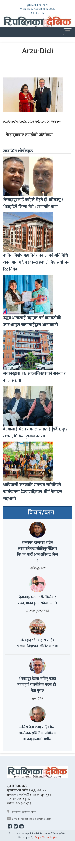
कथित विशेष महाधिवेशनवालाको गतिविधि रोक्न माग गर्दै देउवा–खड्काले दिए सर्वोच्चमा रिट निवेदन (37, 262)
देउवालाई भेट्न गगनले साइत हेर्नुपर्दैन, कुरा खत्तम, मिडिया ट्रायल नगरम (36, 433)
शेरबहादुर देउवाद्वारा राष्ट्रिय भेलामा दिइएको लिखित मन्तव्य (37, 643)
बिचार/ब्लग (41, 513)
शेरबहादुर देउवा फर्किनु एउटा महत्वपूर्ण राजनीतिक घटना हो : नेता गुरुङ (37, 685)
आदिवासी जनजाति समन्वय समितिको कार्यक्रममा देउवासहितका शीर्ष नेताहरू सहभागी (32, 491)
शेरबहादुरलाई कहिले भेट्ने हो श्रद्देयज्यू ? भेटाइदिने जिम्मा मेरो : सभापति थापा (33, 203)
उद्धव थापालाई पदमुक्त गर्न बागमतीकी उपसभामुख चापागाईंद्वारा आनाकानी (32, 321)
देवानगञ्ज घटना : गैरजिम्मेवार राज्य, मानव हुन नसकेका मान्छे (37, 600)
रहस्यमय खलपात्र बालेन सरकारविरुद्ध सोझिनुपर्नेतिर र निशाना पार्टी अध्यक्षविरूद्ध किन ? (37, 552)
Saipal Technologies (46, 837)
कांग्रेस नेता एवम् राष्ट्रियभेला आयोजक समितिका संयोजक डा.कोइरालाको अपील (37, 733)
